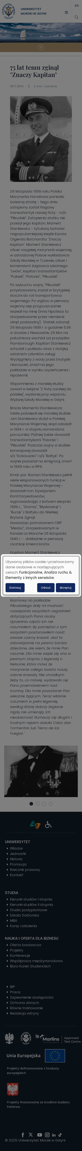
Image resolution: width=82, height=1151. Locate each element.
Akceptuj (65, 588)
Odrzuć (46, 588)
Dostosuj (15, 588)
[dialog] (41, 575)
